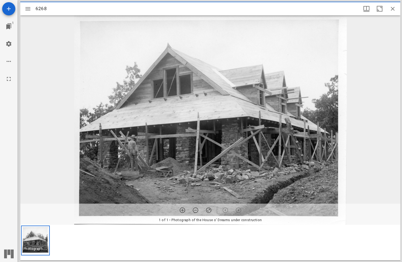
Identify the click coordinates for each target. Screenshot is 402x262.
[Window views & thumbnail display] (366, 8)
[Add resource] (8, 8)
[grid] (210, 242)
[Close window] (392, 8)
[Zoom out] (195, 210)
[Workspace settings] (8, 43)
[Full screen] (8, 79)
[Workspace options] (8, 61)
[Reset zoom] (208, 210)
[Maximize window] (379, 8)
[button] (35, 240)
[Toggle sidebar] (27, 8)
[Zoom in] (182, 210)
